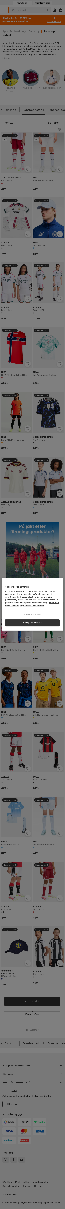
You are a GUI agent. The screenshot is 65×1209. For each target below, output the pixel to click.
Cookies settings (32, 614)
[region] (33, 604)
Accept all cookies (32, 623)
